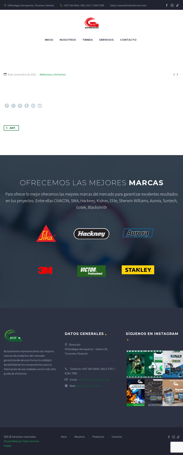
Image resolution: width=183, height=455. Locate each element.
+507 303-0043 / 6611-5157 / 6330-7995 (84, 5)
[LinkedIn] (33, 106)
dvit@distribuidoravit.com (94, 379)
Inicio (49, 39)
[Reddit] (40, 106)
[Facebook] (166, 5)
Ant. (12, 128)
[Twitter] (13, 106)
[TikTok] (177, 5)
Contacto (128, 39)
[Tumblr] (26, 106)
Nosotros (68, 39)
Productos (98, 437)
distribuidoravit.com (88, 386)
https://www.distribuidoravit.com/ (128, 5)
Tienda (87, 39)
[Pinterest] (20, 106)
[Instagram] (172, 5)
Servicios (106, 39)
